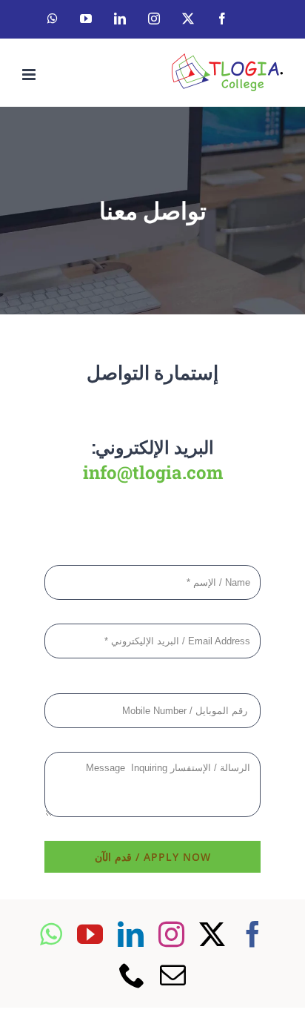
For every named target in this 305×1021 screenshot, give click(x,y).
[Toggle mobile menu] (30, 74)
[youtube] (90, 934)
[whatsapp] (51, 934)
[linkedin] (131, 934)
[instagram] (171, 934)
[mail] (173, 975)
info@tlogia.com (153, 472)
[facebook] (253, 934)
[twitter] (212, 934)
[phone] (132, 975)
